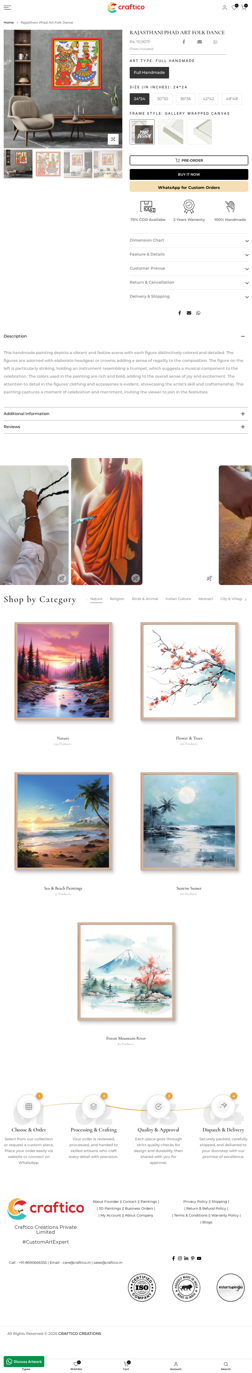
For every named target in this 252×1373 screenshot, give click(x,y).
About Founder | (107, 1201)
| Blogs (206, 1222)
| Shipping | (219, 1201)
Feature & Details (147, 254)
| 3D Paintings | (110, 1208)
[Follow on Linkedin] (186, 1258)
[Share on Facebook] (184, 42)
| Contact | (130, 1201)
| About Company (138, 1215)
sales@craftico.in (108, 1262)
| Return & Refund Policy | (206, 1208)
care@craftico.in (77, 1262)
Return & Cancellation (152, 282)
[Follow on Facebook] (173, 1258)
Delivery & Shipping (150, 296)
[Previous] (87, 599)
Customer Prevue (147, 268)
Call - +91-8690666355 (28, 1262)
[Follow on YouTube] (199, 1258)
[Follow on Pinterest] (192, 1258)
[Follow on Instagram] (180, 1258)
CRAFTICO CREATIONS (79, 1333)
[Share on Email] (199, 42)
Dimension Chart (147, 240)
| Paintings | (149, 1201)
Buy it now (189, 174)
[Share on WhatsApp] (215, 42)
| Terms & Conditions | (190, 1215)
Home (9, 22)
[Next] (245, 599)
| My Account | (110, 1215)
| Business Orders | (139, 1208)
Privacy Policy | (196, 1201)
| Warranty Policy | (225, 1215)
